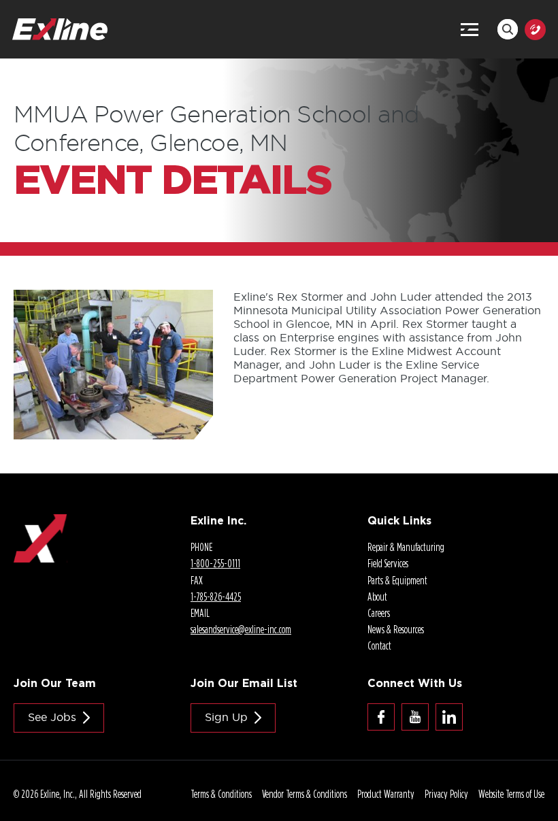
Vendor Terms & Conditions (304, 793)
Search (507, 29)
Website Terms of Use (511, 793)
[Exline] (40, 521)
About (377, 596)
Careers (378, 612)
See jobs (52, 717)
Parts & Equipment (397, 580)
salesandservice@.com (241, 629)
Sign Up (226, 717)
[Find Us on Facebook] (381, 717)
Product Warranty (385, 793)
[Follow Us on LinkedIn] (449, 717)
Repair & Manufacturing (405, 546)
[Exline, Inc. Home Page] (60, 25)
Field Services (387, 563)
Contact (379, 645)
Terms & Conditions (221, 793)
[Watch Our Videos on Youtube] (415, 717)
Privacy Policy (446, 793)
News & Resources (395, 629)
